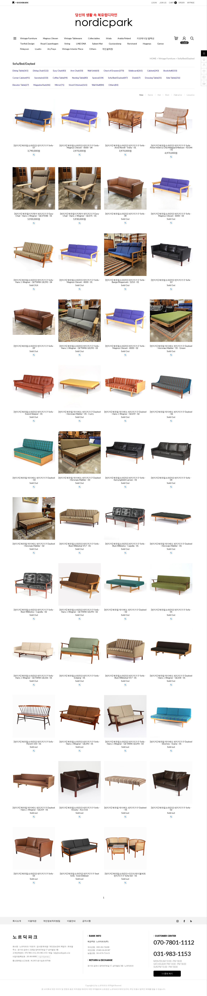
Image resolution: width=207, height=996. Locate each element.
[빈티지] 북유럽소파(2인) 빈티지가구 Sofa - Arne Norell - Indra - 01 (125, 146)
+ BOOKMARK (21, 3)
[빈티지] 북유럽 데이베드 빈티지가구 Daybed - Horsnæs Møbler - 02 (34, 545)
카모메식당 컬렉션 (145, 38)
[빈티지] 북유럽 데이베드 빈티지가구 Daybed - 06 (171, 413)
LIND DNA (81, 43)
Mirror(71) (59, 85)
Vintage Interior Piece (72, 49)
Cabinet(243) (153, 70)
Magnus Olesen (50, 38)
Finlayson (24, 49)
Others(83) (113, 85)
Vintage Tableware (73, 38)
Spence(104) (98, 78)
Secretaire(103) (41, 78)
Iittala (109, 38)
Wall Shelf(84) (98, 85)
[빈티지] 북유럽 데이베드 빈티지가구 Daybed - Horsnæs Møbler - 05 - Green (171, 347)
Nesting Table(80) (80, 78)
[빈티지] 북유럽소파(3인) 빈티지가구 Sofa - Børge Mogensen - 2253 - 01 (125, 281)
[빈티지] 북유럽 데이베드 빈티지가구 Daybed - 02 (125, 611)
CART (172, 3)
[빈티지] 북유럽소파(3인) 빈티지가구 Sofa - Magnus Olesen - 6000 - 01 (80, 281)
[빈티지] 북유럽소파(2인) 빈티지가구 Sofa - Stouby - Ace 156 (80, 809)
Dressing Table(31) (153, 78)
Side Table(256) (173, 78)
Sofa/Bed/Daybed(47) (118, 78)
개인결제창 (107, 49)
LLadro (38, 49)
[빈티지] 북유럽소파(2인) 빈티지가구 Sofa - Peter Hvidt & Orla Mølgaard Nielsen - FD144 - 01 (171, 147)
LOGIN (154, 3)
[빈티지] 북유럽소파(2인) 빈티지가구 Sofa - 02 (171, 809)
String (67, 43)
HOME (153, 58)
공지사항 (86, 921)
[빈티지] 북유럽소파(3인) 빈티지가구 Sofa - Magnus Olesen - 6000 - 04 (80, 146)
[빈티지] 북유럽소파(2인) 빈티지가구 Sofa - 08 (125, 215)
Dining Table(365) (20, 70)
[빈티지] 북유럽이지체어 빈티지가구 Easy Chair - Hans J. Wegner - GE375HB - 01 (33, 215)
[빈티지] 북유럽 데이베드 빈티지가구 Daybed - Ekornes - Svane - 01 (171, 743)
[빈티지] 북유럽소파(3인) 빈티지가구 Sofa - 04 (171, 479)
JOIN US (162, 3)
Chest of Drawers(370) (114, 70)
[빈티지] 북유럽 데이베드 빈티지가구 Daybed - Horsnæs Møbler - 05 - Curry (79, 413)
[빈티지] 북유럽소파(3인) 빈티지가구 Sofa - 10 (171, 281)
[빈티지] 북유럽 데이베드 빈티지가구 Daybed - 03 (34, 479)
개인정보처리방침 (51, 921)
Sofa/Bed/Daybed (186, 58)
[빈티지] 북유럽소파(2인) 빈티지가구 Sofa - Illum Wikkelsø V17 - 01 (125, 677)
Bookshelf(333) (170, 70)
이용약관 (32, 921)
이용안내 (71, 921)
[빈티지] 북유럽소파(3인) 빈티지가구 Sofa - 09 (34, 347)
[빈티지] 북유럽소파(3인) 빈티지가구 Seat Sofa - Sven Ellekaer (79, 875)
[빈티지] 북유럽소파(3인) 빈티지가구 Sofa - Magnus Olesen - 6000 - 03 (171, 215)
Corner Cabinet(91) (21, 78)
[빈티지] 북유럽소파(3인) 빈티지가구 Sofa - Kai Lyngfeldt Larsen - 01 (125, 479)
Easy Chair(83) (59, 70)
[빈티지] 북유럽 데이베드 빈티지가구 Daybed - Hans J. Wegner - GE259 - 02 (125, 413)
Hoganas (147, 43)
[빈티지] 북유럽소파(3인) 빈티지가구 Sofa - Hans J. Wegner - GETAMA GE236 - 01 (34, 677)
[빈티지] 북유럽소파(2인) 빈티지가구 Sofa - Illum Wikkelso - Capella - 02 (34, 611)
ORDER (182, 3)
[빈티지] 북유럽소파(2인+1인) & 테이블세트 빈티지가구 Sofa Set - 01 (125, 875)
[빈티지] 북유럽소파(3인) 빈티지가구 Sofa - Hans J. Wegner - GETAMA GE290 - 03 (80, 347)
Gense (160, 43)
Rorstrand (132, 43)
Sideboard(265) (136, 70)
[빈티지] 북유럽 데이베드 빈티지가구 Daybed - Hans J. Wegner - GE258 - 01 (171, 677)
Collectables (94, 38)
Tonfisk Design (27, 43)
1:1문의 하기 (167, 973)
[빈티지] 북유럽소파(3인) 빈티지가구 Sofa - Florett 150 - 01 (34, 743)
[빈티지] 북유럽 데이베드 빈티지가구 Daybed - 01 (125, 809)
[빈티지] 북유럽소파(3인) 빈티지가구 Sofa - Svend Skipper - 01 (34, 413)
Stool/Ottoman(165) (78, 85)
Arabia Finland (124, 38)
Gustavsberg (115, 43)
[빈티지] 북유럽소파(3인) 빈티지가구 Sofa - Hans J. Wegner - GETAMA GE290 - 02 (80, 611)
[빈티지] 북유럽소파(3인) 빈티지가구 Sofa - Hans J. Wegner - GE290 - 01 (80, 743)
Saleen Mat (97, 43)
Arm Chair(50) (76, 70)
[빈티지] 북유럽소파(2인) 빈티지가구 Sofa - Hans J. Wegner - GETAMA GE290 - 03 (125, 743)
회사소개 (17, 921)
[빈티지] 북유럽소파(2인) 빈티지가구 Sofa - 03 (34, 875)
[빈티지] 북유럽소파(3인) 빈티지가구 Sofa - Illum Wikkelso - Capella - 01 (125, 545)
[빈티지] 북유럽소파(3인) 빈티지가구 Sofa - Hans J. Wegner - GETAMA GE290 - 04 (34, 281)
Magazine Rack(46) (41, 85)
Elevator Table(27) (21, 85)
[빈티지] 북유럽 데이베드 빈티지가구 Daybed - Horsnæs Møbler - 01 (171, 545)
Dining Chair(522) (40, 70)
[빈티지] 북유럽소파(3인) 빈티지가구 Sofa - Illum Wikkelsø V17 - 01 (80, 545)
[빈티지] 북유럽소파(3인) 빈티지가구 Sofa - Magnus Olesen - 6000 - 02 (125, 347)
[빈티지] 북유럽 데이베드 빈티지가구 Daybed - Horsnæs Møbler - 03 (79, 479)
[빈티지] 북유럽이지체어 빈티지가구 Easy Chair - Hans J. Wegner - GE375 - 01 (79, 215)
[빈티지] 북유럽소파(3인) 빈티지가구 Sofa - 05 (171, 611)
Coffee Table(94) (60, 78)
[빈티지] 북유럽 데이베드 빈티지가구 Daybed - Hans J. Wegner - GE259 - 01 (34, 809)
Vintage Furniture (28, 38)
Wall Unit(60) (93, 70)
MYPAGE (190, 3)
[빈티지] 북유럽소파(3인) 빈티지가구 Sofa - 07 (34, 146)
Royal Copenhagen (49, 43)
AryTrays (51, 49)
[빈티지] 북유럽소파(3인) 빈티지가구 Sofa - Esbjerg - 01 (80, 677)
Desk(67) (136, 78)
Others (92, 49)
